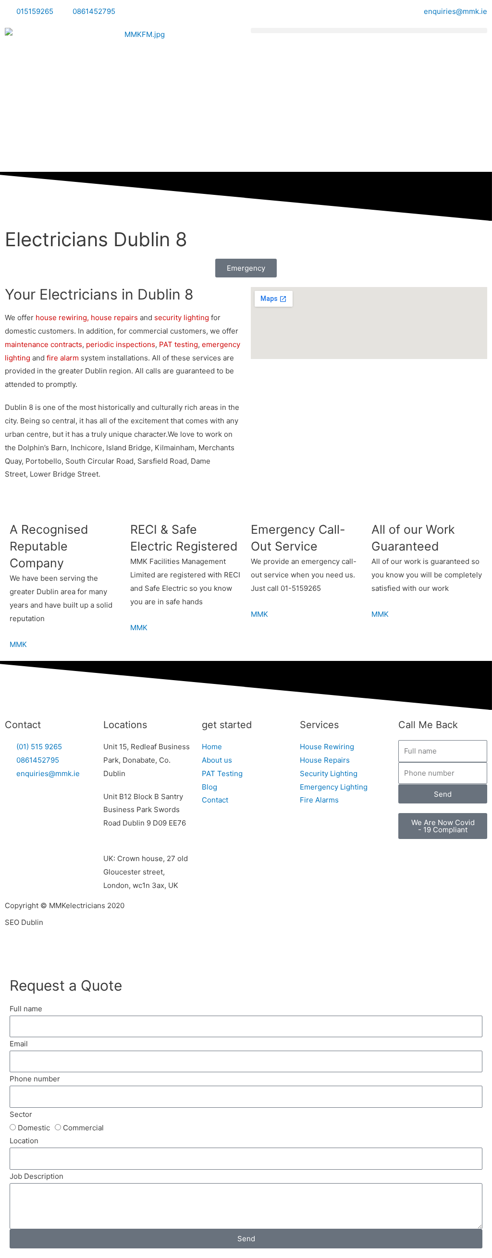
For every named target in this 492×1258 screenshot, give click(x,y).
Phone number (35, 1078)
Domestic (34, 1127)
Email (19, 1043)
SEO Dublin (24, 922)
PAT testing (178, 344)
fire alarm (62, 357)
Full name (26, 1008)
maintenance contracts (43, 344)
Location (24, 1140)
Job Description (36, 1176)
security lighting (181, 317)
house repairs (114, 317)
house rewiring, (62, 317)
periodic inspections (120, 344)
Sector (21, 1114)
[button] (369, 30)
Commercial (83, 1127)
